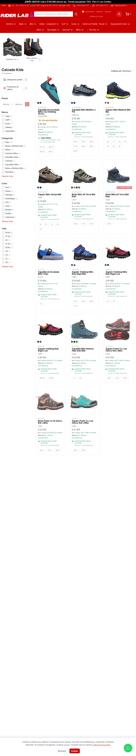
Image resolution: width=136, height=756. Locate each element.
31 (7, 258)
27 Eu (9, 236)
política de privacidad (101, 745)
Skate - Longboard (47, 24)
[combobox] (128, 71)
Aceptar (74, 751)
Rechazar (62, 751)
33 (7, 255)
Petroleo (10, 195)
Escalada (10, 172)
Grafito (9, 213)
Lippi (8, 116)
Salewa (9, 127)
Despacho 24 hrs (96, 16)
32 (7, 240)
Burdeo (9, 210)
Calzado (10, 161)
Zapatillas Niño (13, 164)
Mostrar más (7, 176)
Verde (9, 191)
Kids (8, 142)
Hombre (9, 24)
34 (7, 251)
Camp (73, 24)
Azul (8, 187)
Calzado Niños (13, 153)
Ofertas (99, 12)
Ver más (92, 30)
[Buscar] (76, 14)
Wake (78, 30)
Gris (8, 202)
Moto (39, 30)
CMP (8, 120)
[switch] (25, 79)
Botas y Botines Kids (15, 146)
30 (7, 262)
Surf (63, 24)
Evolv (8, 123)
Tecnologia (51, 30)
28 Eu (9, 247)
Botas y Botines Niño (15, 168)
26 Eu (9, 232)
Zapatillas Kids (13, 157)
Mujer (21, 24)
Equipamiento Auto (119, 24)
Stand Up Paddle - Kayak (93, 24)
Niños (9, 149)
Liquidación (89, 12)
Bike (31, 24)
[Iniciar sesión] (119, 14)
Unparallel (10, 131)
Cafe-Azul (10, 217)
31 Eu (9, 244)
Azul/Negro (11, 198)
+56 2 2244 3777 (102, 6)
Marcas (108, 12)
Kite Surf (66, 30)
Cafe (8, 206)
